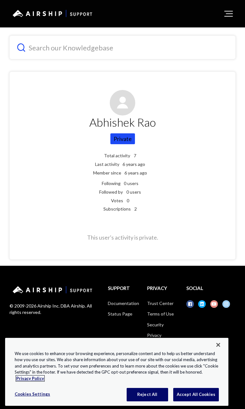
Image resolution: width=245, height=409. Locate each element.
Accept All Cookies (196, 394)
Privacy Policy (30, 378)
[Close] (218, 345)
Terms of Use (160, 313)
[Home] (51, 13)
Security (155, 324)
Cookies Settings (32, 394)
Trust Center (160, 303)
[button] (228, 13)
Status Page (120, 313)
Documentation (123, 303)
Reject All (147, 394)
